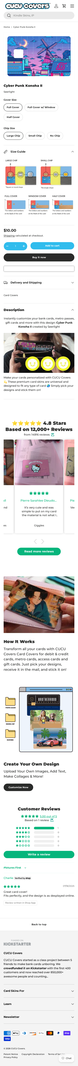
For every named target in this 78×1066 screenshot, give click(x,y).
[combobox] (39, 15)
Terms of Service (56, 1054)
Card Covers (11, 295)
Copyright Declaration (33, 1054)
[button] (36, 541)
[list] (39, 56)
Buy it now (39, 257)
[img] (12, 886)
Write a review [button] (39, 854)
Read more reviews (39, 551)
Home (7, 27)
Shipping (9, 235)
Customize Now (18, 787)
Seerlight (9, 91)
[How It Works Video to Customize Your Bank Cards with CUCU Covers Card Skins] (39, 353)
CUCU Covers (18, 1048)
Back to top (39, 924)
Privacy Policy (11, 1057)
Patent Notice (11, 1054)
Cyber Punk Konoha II (24, 27)
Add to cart (52, 245)
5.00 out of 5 (48, 816)
